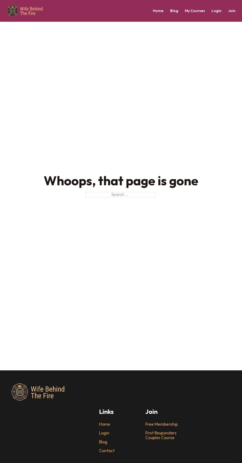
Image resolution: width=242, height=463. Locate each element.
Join (231, 11)
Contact (107, 451)
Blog (174, 11)
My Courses (195, 11)
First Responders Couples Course (161, 435)
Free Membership (161, 424)
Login (216, 11)
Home (158, 11)
